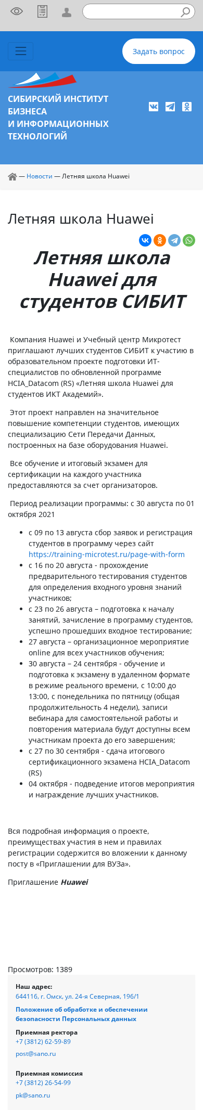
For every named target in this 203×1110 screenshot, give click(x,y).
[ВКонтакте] (145, 240)
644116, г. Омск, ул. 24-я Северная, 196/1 (77, 996)
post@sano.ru (36, 1053)
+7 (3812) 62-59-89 (43, 1041)
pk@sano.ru (33, 1095)
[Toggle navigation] (20, 51)
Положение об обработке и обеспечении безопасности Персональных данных (82, 1014)
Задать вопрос (159, 51)
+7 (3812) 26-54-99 (43, 1082)
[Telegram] (174, 240)
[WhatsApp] (189, 240)
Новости (40, 176)
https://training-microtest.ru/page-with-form (107, 554)
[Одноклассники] (160, 240)
